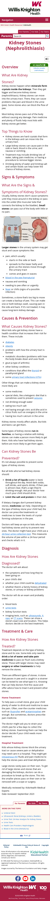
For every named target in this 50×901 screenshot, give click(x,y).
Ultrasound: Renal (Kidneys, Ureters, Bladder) (22, 816)
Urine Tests (8, 822)
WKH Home (4, 25)
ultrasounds (35, 615)
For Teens (45, 31)
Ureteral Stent (9, 813)
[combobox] (29, 36)
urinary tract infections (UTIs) (26, 377)
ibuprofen (15, 711)
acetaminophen (33, 711)
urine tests (10, 607)
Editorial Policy (6, 846)
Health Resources (16, 25)
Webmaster (42, 898)
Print (26, 835)
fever (8, 289)
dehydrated (40, 583)
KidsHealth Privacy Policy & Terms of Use (26, 846)
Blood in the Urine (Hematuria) (16, 829)
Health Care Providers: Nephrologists (19, 825)
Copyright (45, 845)
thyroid (35, 370)
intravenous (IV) (10, 756)
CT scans (18, 618)
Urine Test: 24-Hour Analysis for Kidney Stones (23, 819)
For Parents (24, 31)
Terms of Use (22, 898)
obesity (9, 346)
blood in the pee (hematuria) (20, 277)
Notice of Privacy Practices (32, 898)
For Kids (34, 31)
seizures (38, 398)
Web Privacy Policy (13, 898)
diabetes (9, 342)
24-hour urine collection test (16, 534)
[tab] (43, 803)
